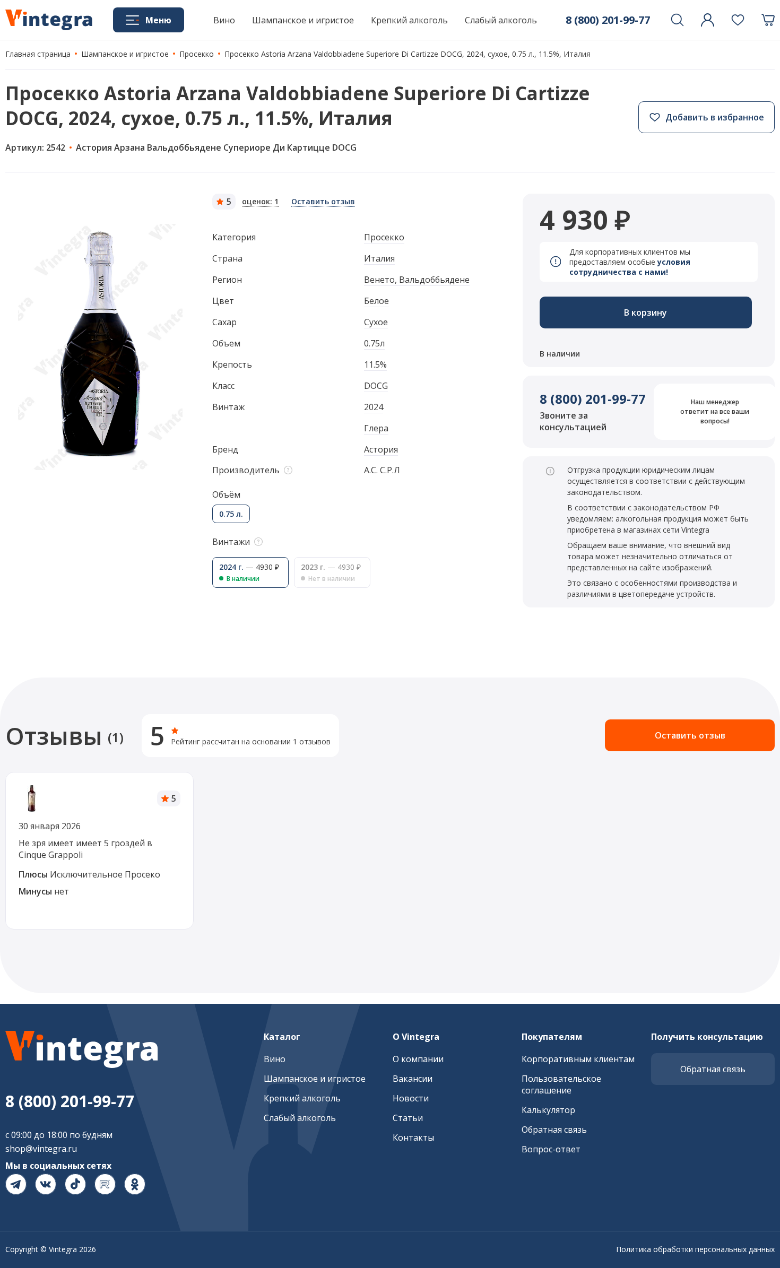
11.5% (375, 364)
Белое (376, 301)
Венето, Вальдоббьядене (417, 279)
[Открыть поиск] (677, 20)
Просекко (384, 237)
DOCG (376, 386)
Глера (376, 428)
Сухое (376, 322)
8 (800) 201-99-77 (593, 398)
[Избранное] (737, 20)
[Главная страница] (48, 20)
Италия (379, 258)
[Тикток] (75, 1184)
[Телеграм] (16, 1184)
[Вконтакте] (45, 1184)
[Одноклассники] (134, 1184)
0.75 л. (231, 514)
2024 (373, 407)
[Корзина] (768, 20)
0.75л (374, 343)
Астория (381, 449)
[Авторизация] (707, 20)
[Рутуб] (105, 1184)
